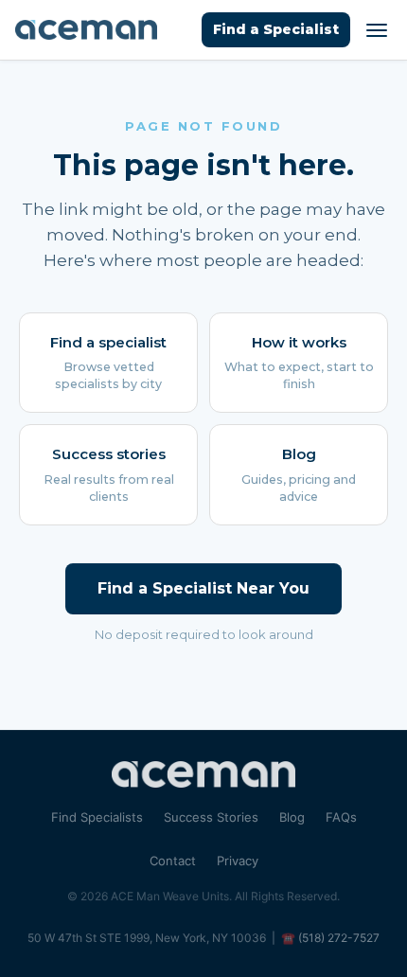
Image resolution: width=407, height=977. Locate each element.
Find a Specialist (276, 29)
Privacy (237, 860)
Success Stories (211, 817)
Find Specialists (97, 817)
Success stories (109, 474)
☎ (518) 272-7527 (330, 938)
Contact (173, 860)
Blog (298, 474)
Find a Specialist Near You (203, 588)
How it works (299, 362)
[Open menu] (377, 30)
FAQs (341, 817)
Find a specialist (108, 362)
